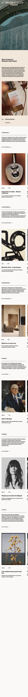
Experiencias (5, 283)
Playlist (4, 434)
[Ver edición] (15, 15)
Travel (4, 510)
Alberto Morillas (7, 419)
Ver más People (5, 374)
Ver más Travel (5, 526)
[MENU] (3, 2)
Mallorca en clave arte (9, 343)
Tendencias (5, 133)
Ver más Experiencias (6, 298)
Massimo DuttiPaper (14, 4)
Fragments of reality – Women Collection (11, 192)
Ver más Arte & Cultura (6, 222)
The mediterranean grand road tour (12, 572)
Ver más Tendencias (6, 147)
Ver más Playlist (5, 451)
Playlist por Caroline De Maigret (12, 496)
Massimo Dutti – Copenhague (11, 267)
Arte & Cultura (6, 207)
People (4, 358)
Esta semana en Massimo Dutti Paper (9, 60)
